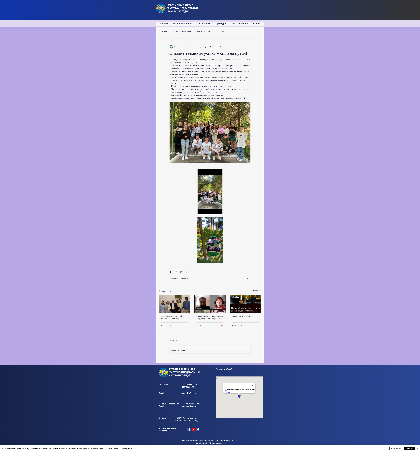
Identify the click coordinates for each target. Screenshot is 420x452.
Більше (218, 31)
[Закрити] (417, 448)
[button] (259, 32)
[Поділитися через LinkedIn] (181, 272)
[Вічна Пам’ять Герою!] (245, 304)
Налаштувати (396, 448)
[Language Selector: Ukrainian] (259, 5)
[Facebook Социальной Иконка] (189, 429)
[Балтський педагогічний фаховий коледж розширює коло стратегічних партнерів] (174, 304)
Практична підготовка (181, 31)
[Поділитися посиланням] (187, 272)
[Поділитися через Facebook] (171, 272)
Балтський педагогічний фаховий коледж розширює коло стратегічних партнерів (173, 317)
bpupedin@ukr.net (189, 393)
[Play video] (210, 191)
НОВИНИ (163, 31)
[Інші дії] (249, 46)
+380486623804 (191, 404)
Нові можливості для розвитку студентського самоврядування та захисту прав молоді (210, 317)
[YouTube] (193, 429)
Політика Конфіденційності (122, 448)
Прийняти (409, 448)
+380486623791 (187, 387)
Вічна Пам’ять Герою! (241, 316)
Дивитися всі (257, 291)
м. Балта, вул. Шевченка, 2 (187, 420)
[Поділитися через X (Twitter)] (176, 272)
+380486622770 (190, 384)
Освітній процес (203, 31)
